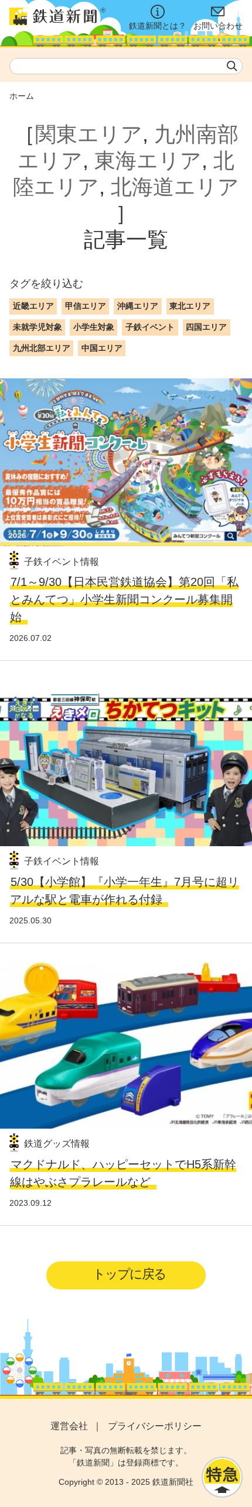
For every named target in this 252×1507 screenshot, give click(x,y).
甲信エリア (85, 306)
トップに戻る (129, 1274)
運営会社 (69, 1426)
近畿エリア (33, 306)
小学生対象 (93, 327)
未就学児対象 (37, 327)
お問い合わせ (218, 25)
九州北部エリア (41, 348)
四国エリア (206, 327)
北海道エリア (175, 187)
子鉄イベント (150, 327)
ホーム (21, 96)
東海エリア (148, 161)
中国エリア (101, 348)
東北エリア (189, 306)
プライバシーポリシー (155, 1426)
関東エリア (88, 134)
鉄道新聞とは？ (157, 25)
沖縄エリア (137, 306)
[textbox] (126, 66)
